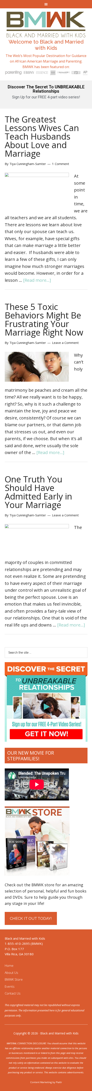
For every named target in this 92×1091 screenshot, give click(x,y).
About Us (11, 972)
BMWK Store (14, 979)
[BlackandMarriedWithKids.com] (46, 33)
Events (10, 986)
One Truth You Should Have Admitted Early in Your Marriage (38, 492)
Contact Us (13, 993)
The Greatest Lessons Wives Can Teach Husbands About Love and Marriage (42, 136)
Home (9, 965)
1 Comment (60, 164)
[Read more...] (37, 280)
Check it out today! (31, 918)
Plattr (59, 1082)
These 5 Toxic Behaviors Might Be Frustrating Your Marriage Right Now (44, 319)
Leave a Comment (65, 342)
